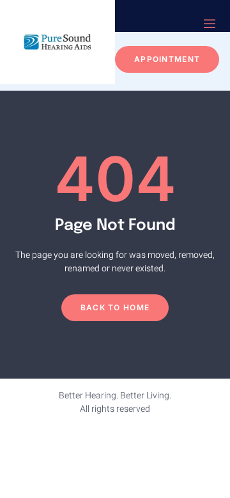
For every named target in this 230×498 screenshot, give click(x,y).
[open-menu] (209, 25)
